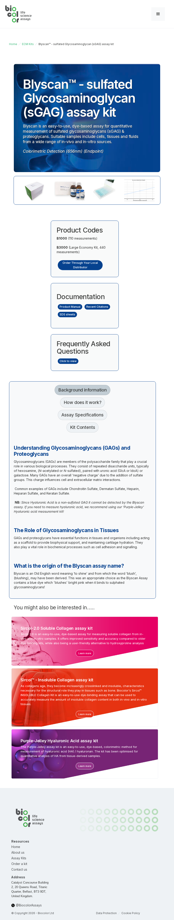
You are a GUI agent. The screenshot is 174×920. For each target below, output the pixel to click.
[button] (158, 14)
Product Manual (70, 306)
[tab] (82, 390)
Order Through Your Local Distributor (80, 265)
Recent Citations (97, 306)
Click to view (68, 361)
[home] (18, 14)
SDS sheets (67, 314)
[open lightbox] (34, 190)
